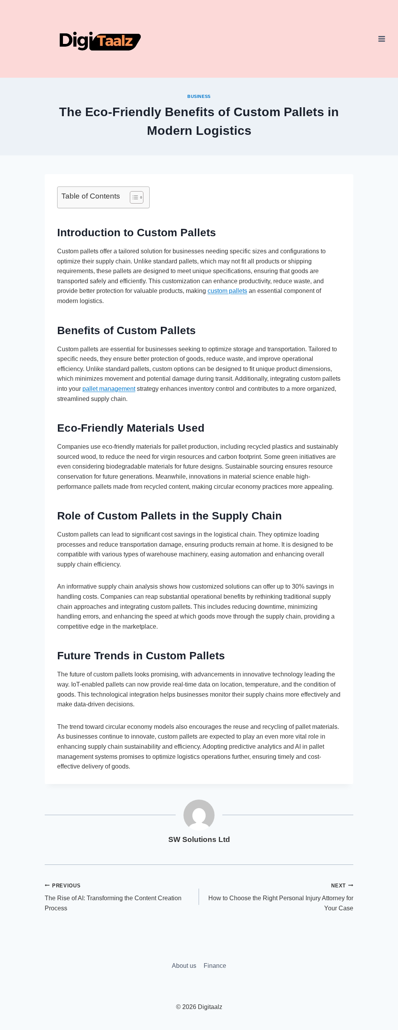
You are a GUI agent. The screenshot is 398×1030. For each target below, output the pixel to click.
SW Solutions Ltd (199, 839)
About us (184, 965)
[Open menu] (381, 39)
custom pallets (227, 291)
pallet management (108, 388)
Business (198, 96)
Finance (215, 965)
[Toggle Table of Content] (132, 197)
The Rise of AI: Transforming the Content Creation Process (113, 897)
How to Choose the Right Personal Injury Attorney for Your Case (280, 897)
